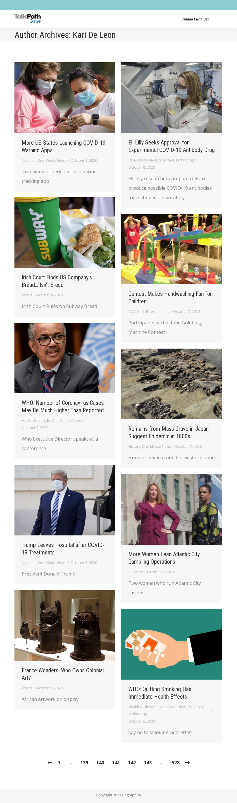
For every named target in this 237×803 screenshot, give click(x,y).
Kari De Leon (94, 35)
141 (116, 762)
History (134, 446)
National (29, 160)
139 (84, 762)
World (27, 295)
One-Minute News (51, 160)
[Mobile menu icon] (218, 19)
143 (148, 762)
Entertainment (157, 311)
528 (175, 762)
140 (100, 762)
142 (132, 762)
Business (135, 571)
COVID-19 (136, 311)
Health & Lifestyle (36, 420)
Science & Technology (177, 160)
